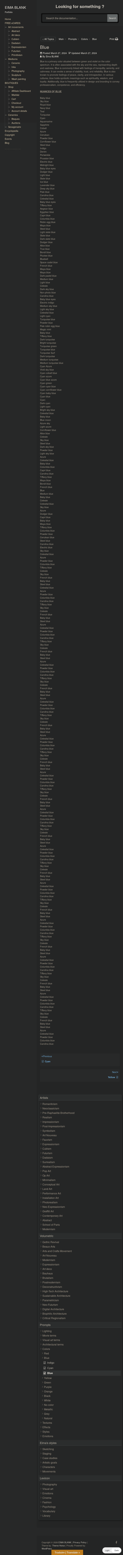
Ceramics (13, 114)
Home (8, 19)
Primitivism (17, 55)
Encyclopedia (11, 130)
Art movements (16, 27)
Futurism (16, 51)
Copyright (10, 134)
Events (8, 138)
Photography (18, 71)
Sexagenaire (14, 126)
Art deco (16, 35)
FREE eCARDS (12, 23)
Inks (14, 67)
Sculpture (16, 75)
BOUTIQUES (11, 82)
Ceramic (16, 63)
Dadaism (16, 43)
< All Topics (48, 39)
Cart (14, 98)
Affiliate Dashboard (21, 90)
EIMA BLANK (15, 7)
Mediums (12, 59)
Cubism (15, 39)
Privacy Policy (79, 1542)
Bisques (16, 118)
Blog (7, 142)
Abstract (16, 31)
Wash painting (19, 78)
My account (17, 106)
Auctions (16, 122)
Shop (10, 86)
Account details (19, 110)
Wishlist (15, 94)
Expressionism (19, 47)
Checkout (16, 102)
